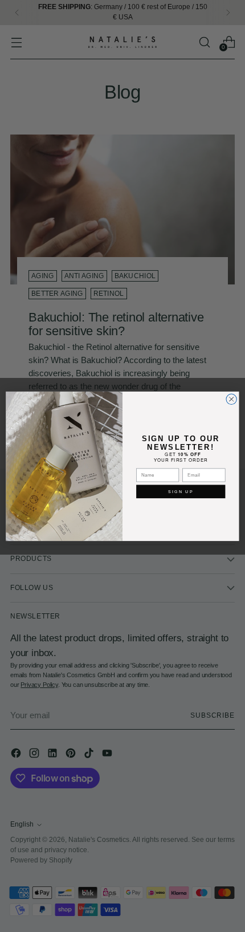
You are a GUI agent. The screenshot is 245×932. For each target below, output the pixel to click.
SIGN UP (181, 491)
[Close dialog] (231, 399)
